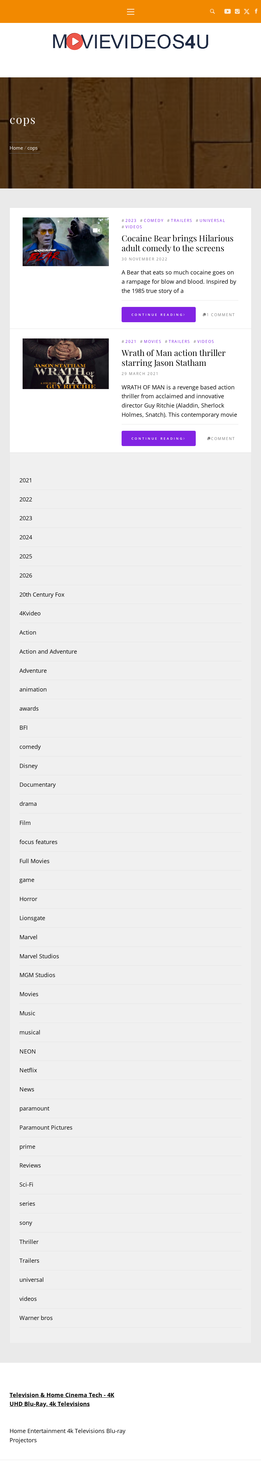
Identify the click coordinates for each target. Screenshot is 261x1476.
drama (28, 803)
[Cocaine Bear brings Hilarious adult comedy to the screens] (66, 241)
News (26, 1089)
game (26, 879)
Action (27, 632)
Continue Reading (157, 314)
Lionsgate (32, 918)
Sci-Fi (26, 1184)
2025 (25, 556)
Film (25, 823)
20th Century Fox (41, 594)
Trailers (182, 220)
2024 (25, 537)
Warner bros (36, 1318)
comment (223, 438)
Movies (153, 341)
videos (134, 227)
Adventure (33, 670)
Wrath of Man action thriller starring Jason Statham (173, 357)
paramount (34, 1108)
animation (33, 689)
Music (27, 1013)
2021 (131, 341)
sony (25, 1222)
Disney (28, 766)
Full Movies (34, 861)
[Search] (212, 11)
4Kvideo (30, 613)
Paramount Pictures (46, 1127)
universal (212, 220)
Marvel (28, 937)
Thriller (29, 1241)
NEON (27, 1051)
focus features (38, 842)
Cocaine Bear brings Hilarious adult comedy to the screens (178, 242)
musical (29, 1032)
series (27, 1203)
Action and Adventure (48, 651)
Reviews (30, 1165)
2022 (25, 499)
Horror (28, 899)
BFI (23, 727)
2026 (25, 575)
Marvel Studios (39, 956)
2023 (131, 220)
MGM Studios (37, 975)
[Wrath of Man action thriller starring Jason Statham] (66, 363)
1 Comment (221, 314)
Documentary (37, 784)
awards (29, 708)
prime (27, 1146)
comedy (154, 220)
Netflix (28, 1070)
